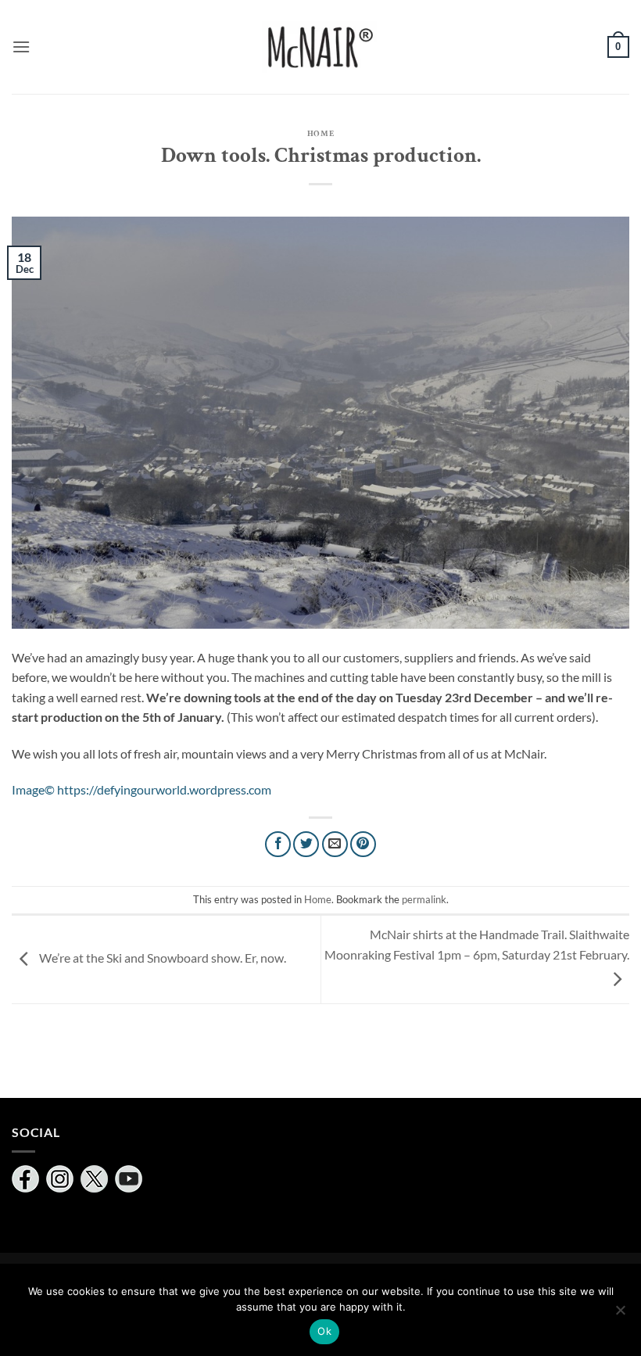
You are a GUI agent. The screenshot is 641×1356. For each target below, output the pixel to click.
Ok (324, 1331)
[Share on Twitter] (306, 844)
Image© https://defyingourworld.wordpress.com (141, 789)
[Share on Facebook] (278, 844)
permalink (424, 899)
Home (320, 133)
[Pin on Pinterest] (363, 844)
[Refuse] (620, 1314)
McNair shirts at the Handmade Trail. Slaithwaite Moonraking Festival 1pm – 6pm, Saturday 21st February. (476, 944)
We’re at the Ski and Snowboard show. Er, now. (161, 957)
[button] (21, 46)
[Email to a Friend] (335, 844)
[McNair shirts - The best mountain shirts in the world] (320, 47)
